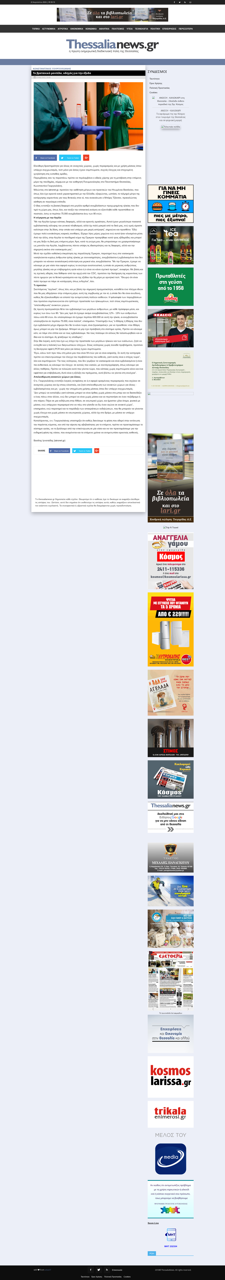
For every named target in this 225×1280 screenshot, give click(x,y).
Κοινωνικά (91, 29)
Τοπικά (36, 29)
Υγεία (130, 29)
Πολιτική (155, 29)
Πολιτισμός (118, 29)
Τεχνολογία (141, 29)
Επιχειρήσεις (169, 29)
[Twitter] (99, 1270)
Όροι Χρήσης (156, 83)
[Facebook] (91, 1270)
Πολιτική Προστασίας (160, 88)
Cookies (153, 92)
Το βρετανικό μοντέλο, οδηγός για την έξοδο (62, 73)
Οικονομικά (76, 29)
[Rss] (107, 1270)
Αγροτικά (63, 29)
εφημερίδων (178, 1013)
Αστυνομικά (48, 29)
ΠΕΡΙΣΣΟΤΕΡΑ (186, 29)
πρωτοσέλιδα (166, 1013)
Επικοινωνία (117, 1270)
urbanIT (48, 1270)
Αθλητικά (104, 29)
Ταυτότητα (154, 78)
